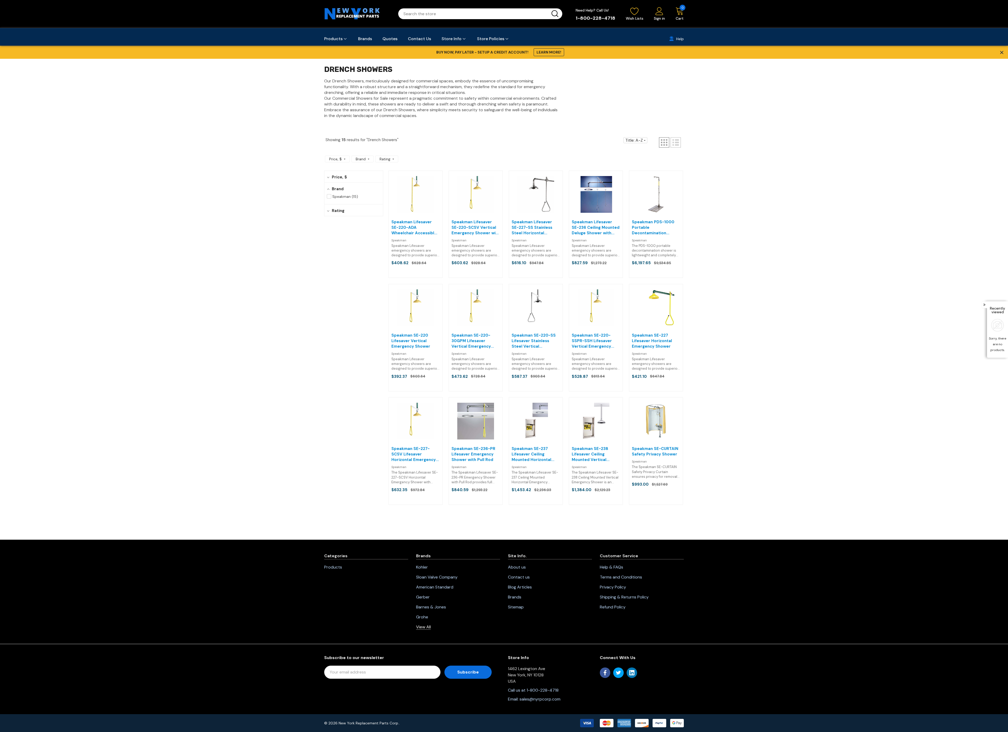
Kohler (422, 567)
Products (333, 567)
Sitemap (516, 607)
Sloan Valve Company (437, 577)
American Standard (434, 587)
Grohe (422, 617)
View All (423, 627)
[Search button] (555, 13)
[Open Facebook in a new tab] (605, 672)
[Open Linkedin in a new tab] (632, 672)
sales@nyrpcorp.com (539, 699)
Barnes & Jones (431, 607)
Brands (514, 597)
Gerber (423, 597)
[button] (664, 142)
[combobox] (474, 13)
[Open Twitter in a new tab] (618, 672)
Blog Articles (520, 587)
